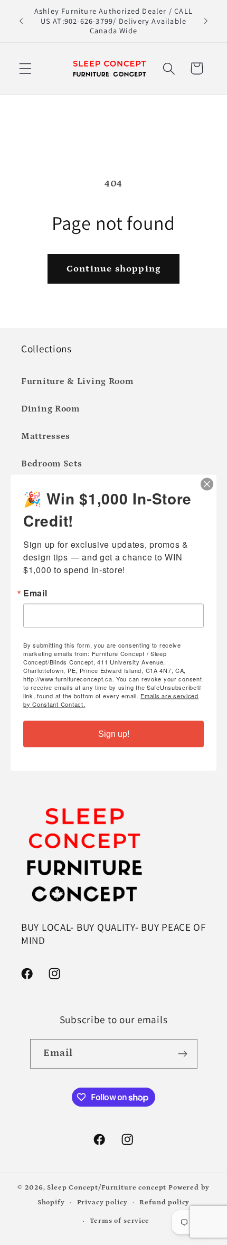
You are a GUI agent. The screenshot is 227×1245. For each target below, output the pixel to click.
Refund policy (164, 1202)
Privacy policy (102, 1202)
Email (35, 592)
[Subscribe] (183, 1054)
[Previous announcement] (21, 21)
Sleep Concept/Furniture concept (106, 1188)
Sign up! (113, 733)
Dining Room (50, 409)
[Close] (207, 484)
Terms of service (119, 1221)
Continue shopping (113, 269)
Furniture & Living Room (77, 382)
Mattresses (45, 437)
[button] (26, 68)
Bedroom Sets (51, 464)
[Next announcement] (205, 21)
